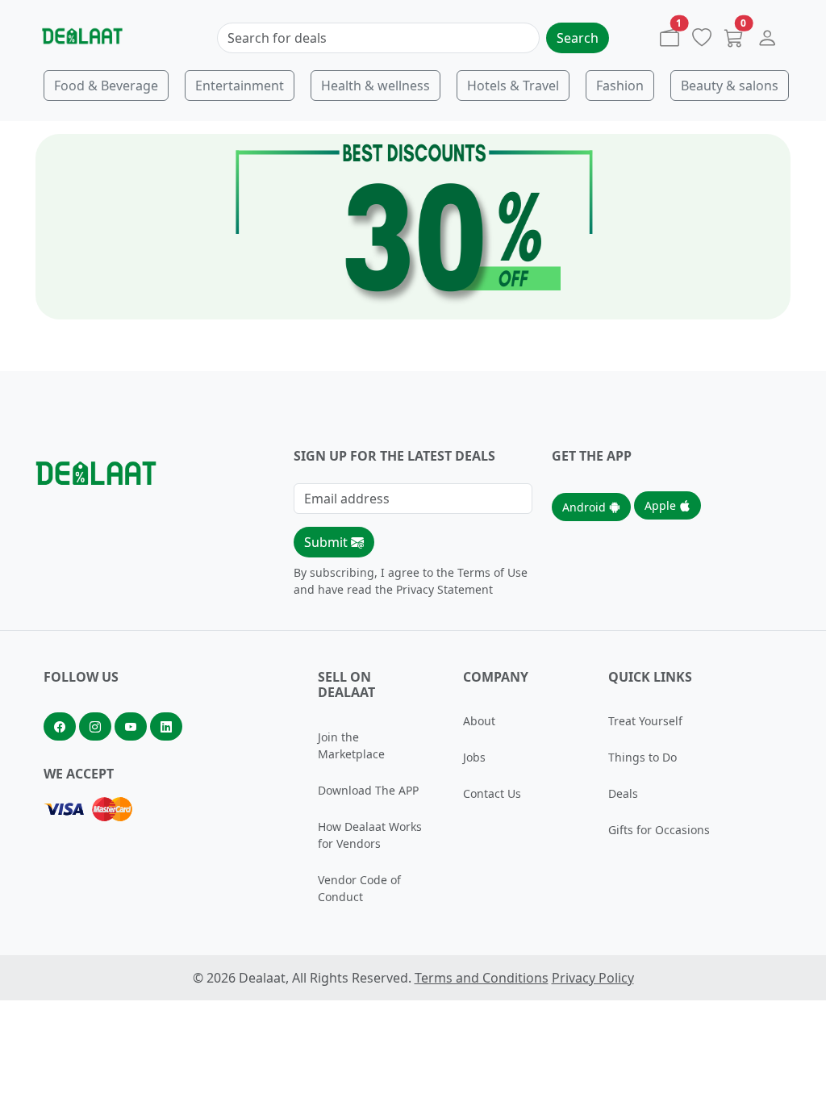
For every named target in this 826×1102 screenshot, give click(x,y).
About (479, 720)
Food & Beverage (106, 85)
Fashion (620, 85)
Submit (327, 542)
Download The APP (368, 790)
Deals (623, 793)
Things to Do (642, 757)
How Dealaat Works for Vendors (370, 835)
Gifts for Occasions (659, 829)
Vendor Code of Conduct (359, 888)
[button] (767, 41)
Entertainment (239, 85)
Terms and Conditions (482, 978)
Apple (662, 505)
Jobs (474, 757)
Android (585, 507)
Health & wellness (375, 85)
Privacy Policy (593, 978)
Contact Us (492, 793)
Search (578, 38)
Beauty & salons (729, 85)
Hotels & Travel (513, 85)
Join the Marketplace (351, 745)
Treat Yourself (645, 720)
